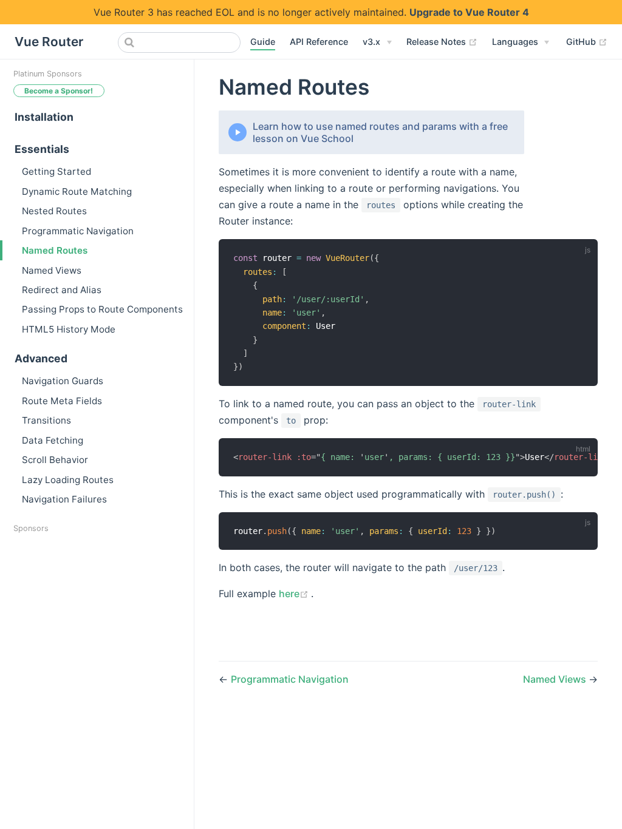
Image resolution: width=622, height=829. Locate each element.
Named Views (51, 270)
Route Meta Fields (62, 401)
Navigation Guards (62, 381)
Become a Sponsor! (58, 90)
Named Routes (54, 250)
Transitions (46, 420)
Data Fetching (52, 440)
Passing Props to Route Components (102, 309)
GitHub (586, 41)
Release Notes (441, 41)
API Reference (319, 41)
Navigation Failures (64, 499)
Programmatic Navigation (78, 231)
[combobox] (179, 42)
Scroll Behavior (55, 459)
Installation (44, 116)
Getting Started (56, 171)
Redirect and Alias (61, 290)
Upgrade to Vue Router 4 (469, 12)
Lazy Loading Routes (68, 480)
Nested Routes (54, 211)
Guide (262, 41)
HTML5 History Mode (68, 329)
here (295, 593)
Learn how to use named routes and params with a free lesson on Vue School (380, 132)
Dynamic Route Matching (77, 191)
